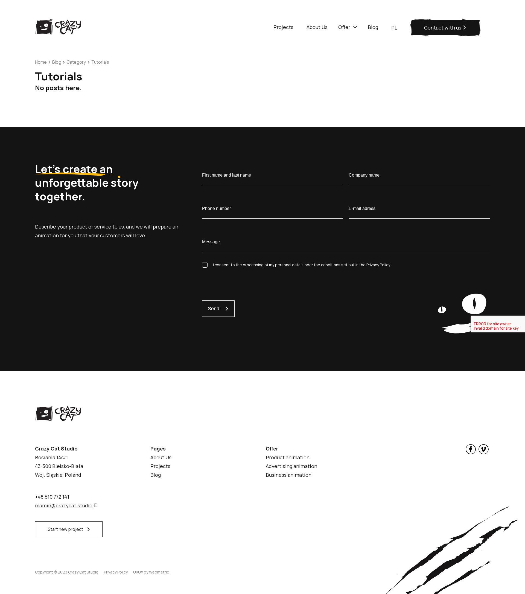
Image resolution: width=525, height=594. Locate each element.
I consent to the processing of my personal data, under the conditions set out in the (302, 264)
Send (213, 308)
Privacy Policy (116, 572)
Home (41, 62)
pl (394, 27)
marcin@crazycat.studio (63, 505)
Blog (56, 62)
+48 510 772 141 (52, 496)
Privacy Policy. (378, 264)
